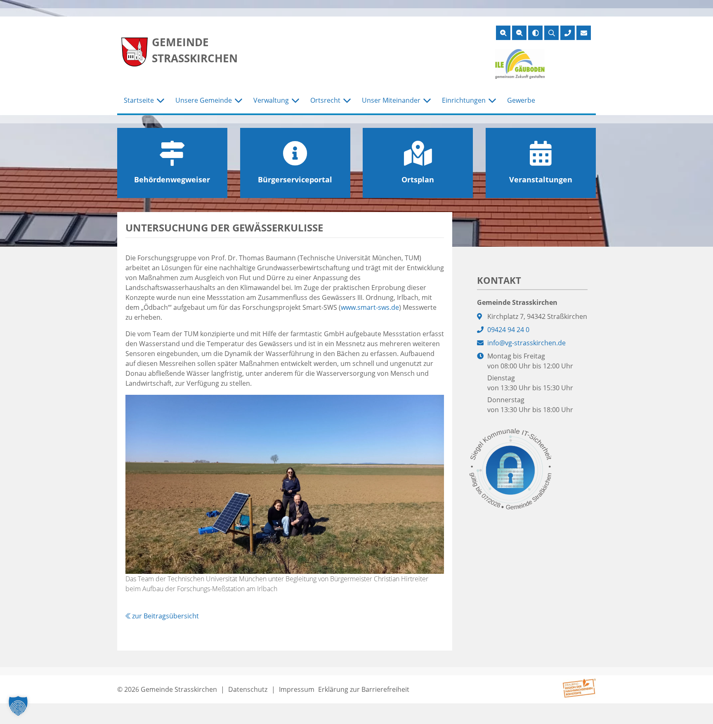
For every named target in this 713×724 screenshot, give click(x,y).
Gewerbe (521, 100)
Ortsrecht (325, 100)
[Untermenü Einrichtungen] (492, 101)
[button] (18, 706)
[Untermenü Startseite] (160, 101)
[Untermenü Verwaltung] (295, 101)
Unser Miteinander (391, 100)
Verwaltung (271, 100)
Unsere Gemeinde (203, 100)
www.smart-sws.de (370, 307)
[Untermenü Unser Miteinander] (427, 101)
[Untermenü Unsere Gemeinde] (238, 101)
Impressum (296, 689)
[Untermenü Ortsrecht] (347, 101)
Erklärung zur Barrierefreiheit (363, 689)
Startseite (139, 100)
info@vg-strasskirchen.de (526, 342)
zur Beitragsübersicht (164, 615)
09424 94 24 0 (508, 329)
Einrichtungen (464, 100)
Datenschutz (247, 689)
